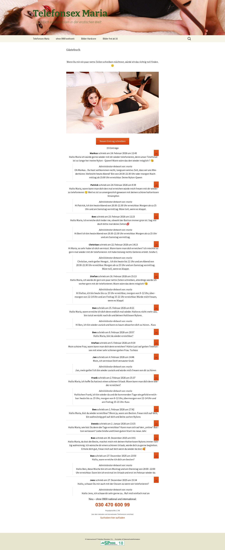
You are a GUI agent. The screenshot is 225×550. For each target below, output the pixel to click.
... (157, 153)
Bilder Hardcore (88, 38)
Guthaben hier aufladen (112, 517)
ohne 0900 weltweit (65, 38)
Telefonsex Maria (41, 38)
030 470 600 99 (112, 504)
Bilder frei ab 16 (110, 38)
